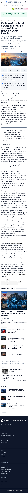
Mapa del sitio (4, 473)
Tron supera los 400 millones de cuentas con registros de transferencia (15, 331)
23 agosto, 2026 (11, 350)
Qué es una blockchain (6, 440)
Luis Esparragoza (8, 46)
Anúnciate (3, 483)
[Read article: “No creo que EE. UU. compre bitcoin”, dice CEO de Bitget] (3, 354)
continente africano (17, 244)
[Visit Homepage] (13, 2)
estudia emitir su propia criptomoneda (13, 274)
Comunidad (7, 20)
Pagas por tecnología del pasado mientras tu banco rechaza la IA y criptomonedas (16, 340)
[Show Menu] (1, 2)
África (8, 279)
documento (6, 105)
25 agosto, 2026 (13, 317)
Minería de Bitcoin (5, 437)
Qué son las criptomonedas (7, 435)
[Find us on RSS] (15, 425)
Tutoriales (3, 452)
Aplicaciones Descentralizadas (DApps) (11, 281)
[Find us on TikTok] (17, 425)
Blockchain (14, 284)
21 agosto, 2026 (11, 356)
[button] (14, 70)
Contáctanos (4, 481)
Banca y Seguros (6, 284)
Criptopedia (4, 442)
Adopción (13, 20)
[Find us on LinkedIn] (13, 425)
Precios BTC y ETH (5, 458)
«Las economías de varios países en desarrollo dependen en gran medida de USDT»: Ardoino (17, 347)
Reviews (3, 450)
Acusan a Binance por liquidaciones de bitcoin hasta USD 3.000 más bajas (16, 398)
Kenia (8, 193)
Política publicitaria (5, 471)
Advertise (3, 485)
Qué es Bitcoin (4, 433)
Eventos (3, 456)
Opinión (3, 454)
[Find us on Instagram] (5, 425)
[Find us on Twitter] (3, 425)
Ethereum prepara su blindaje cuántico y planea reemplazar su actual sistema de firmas (15, 391)
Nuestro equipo (4, 467)
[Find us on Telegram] (10, 425)
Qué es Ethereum (5, 439)
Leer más (4, 326)
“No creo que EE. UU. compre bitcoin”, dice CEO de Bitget (14, 353)
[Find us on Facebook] (1, 425)
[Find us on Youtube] (8, 425)
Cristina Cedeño (5, 317)
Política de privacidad (6, 469)
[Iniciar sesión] (25, 2)
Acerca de (3, 466)
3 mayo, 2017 (18, 46)
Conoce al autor (21, 380)
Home (2, 20)
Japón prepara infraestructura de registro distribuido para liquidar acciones (13, 314)
